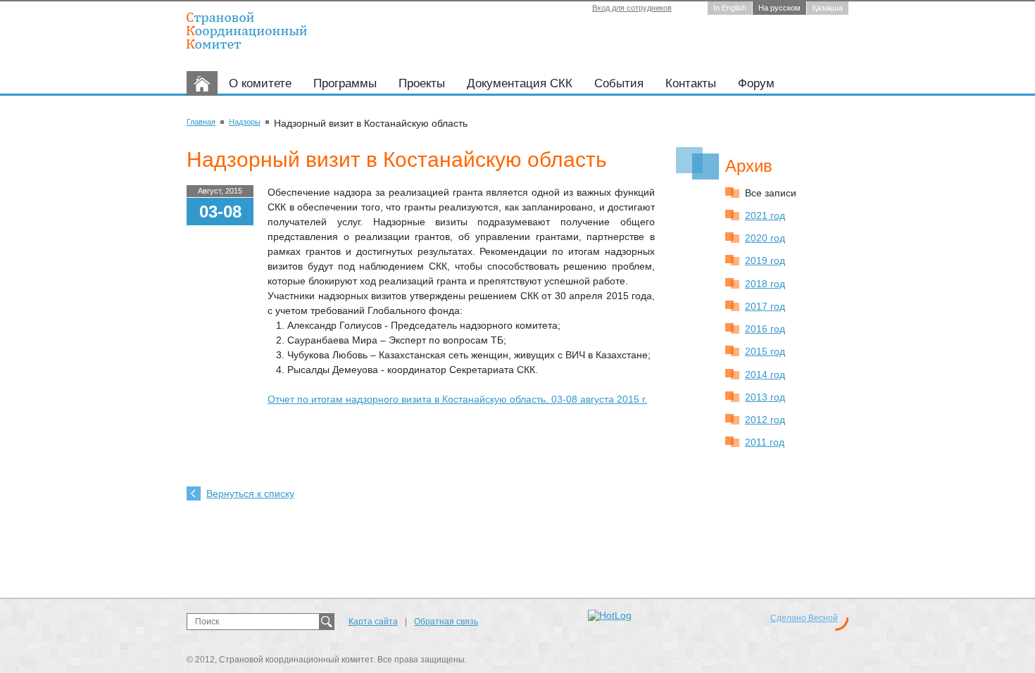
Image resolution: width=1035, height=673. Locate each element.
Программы (345, 83)
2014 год (765, 374)
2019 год (765, 260)
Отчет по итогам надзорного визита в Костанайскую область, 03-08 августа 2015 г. (457, 399)
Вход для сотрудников (632, 8)
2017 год (765, 306)
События (619, 83)
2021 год (765, 215)
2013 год (765, 397)
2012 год (765, 419)
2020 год (765, 238)
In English (729, 8)
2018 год (765, 283)
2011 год (764, 442)
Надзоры (245, 122)
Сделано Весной (804, 618)
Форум (756, 83)
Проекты (422, 83)
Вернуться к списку (250, 493)
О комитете (260, 83)
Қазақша (828, 8)
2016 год (765, 328)
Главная (201, 122)
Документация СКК (519, 83)
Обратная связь (446, 622)
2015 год (765, 351)
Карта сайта (373, 622)
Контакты (690, 83)
